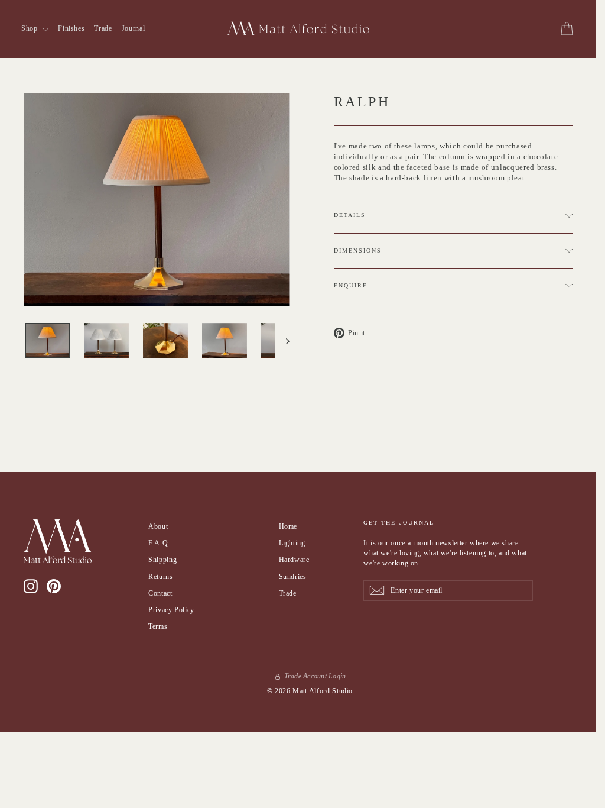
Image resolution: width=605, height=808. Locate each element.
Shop (30, 28)
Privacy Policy (171, 610)
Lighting (292, 543)
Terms (157, 626)
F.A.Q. (159, 543)
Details (350, 215)
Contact (160, 593)
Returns (160, 577)
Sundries (293, 577)
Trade (103, 28)
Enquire (351, 285)
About (158, 526)
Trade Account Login (315, 676)
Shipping (162, 559)
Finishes (71, 28)
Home (288, 526)
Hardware (294, 559)
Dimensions (358, 250)
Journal (133, 28)
